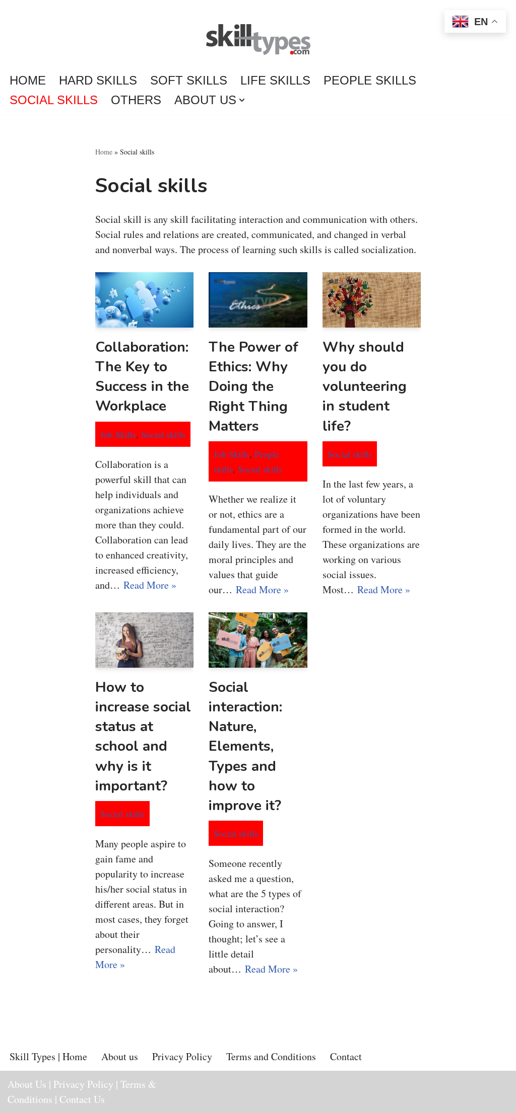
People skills (370, 80)
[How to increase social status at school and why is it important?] (144, 640)
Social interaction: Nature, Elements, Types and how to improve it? (245, 746)
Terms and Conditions (271, 1056)
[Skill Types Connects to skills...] (258, 40)
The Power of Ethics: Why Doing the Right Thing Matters (253, 387)
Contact (346, 1056)
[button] (242, 100)
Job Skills (118, 434)
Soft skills (188, 80)
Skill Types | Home (48, 1056)
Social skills (54, 100)
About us (119, 1056)
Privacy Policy (182, 1056)
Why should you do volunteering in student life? (364, 387)
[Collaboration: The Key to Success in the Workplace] (144, 300)
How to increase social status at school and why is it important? (143, 737)
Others (136, 100)
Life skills (275, 80)
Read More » (149, 585)
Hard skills (98, 80)
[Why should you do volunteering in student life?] (371, 300)
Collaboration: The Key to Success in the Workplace (142, 377)
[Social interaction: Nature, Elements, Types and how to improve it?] (258, 640)
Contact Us (82, 1099)
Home (28, 80)
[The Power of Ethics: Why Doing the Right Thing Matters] (258, 300)
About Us (27, 1084)
